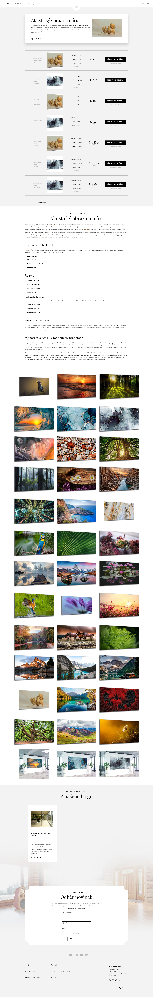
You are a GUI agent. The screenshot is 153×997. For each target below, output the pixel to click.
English (142, 4)
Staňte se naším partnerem (60, 971)
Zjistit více (38, 39)
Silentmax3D (87, 229)
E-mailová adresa (67, 912)
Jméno (64, 918)
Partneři (54, 965)
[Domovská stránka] (76, 6)
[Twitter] (87, 955)
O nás (27, 965)
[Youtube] (71, 955)
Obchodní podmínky (32, 977)
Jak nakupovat (30, 971)
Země (63, 928)
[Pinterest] (81, 955)
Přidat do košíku (115, 59)
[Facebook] (65, 955)
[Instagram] (76, 955)
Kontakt (54, 977)
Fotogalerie (42, 203)
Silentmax (54, 224)
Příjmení (64, 923)
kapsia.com (125, 987)
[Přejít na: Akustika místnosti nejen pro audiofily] (42, 819)
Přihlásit (76, 939)
